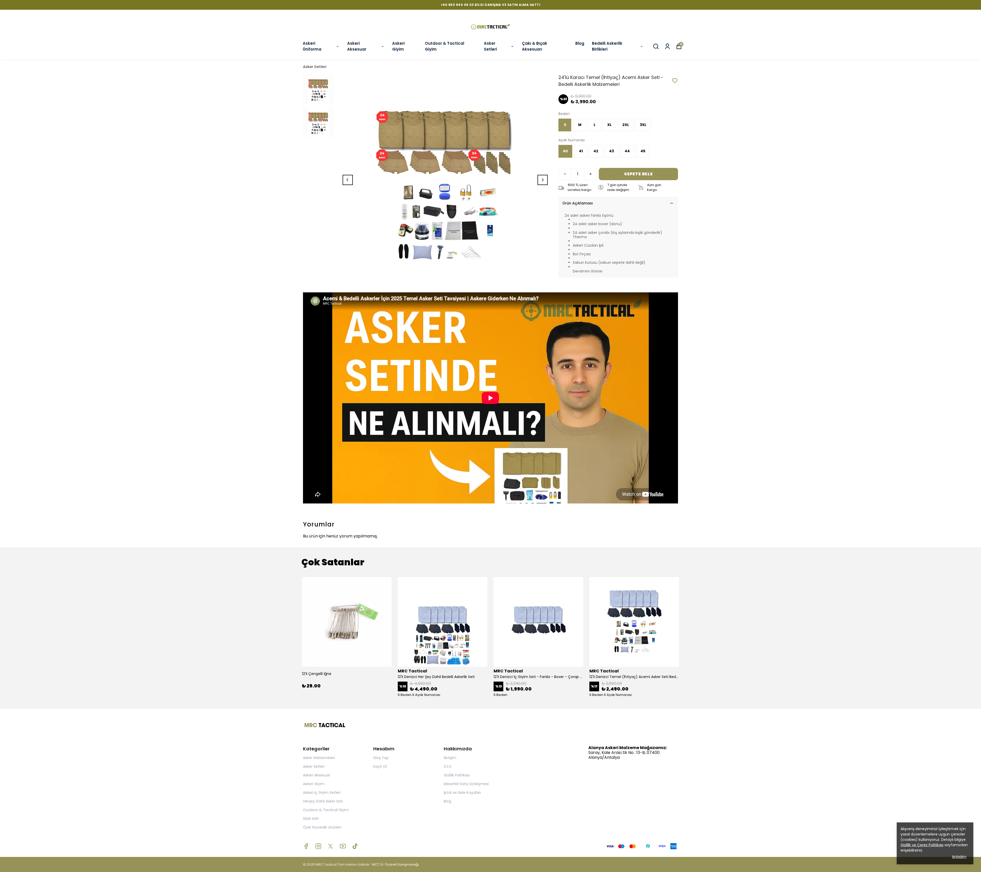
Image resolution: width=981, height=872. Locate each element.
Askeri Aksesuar (356, 46)
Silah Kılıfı (311, 818)
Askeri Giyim (398, 46)
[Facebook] (306, 846)
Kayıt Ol (380, 766)
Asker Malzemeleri (319, 757)
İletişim (450, 757)
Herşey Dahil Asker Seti (323, 801)
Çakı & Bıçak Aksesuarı (534, 46)
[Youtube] (343, 846)
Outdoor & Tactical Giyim (444, 46)
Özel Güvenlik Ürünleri (322, 827)
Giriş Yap (381, 757)
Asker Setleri (490, 46)
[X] (331, 846)
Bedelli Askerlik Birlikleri (607, 46)
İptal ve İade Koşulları (462, 792)
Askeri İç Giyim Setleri (322, 792)
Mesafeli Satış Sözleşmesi (466, 783)
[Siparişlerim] (667, 46)
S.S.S (447, 766)
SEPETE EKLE (638, 174)
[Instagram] (318, 846)
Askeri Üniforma (312, 46)
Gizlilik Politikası (457, 775)
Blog (579, 43)
